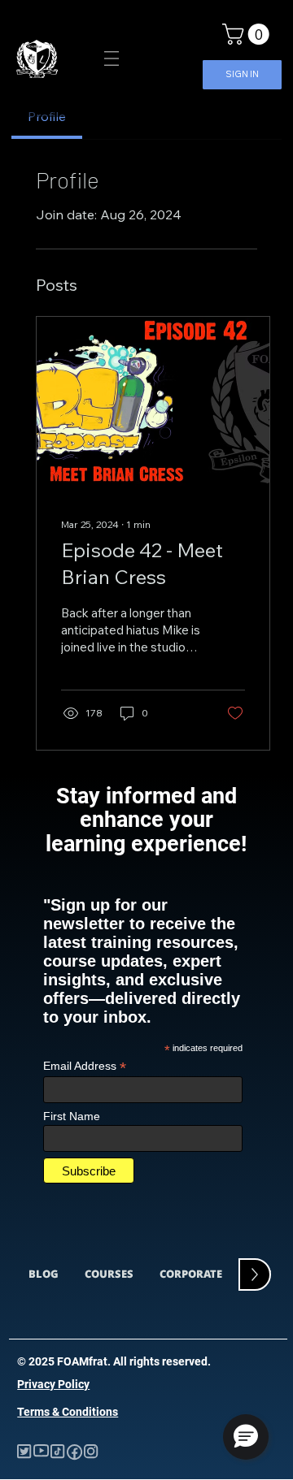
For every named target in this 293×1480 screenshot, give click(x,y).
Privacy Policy (53, 1384)
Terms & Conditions (67, 1411)
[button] (248, 34)
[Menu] (111, 58)
